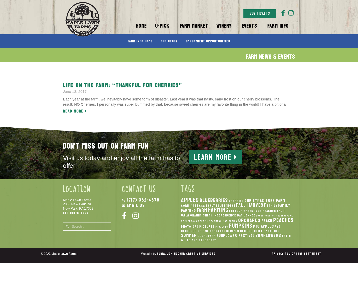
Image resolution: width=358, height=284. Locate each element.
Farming (218, 209)
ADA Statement (309, 254)
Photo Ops (189, 227)
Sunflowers (268, 235)
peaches (283, 220)
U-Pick (162, 26)
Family (272, 206)
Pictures (206, 227)
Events (249, 26)
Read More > (75, 111)
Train (286, 236)
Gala (185, 215)
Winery (223, 26)
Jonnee (249, 215)
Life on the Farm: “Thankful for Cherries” (122, 85)
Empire (229, 206)
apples (190, 200)
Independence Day (228, 215)
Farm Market (194, 26)
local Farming (265, 216)
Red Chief (255, 231)
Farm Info (278, 26)
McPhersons (189, 221)
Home (141, 26)
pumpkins (240, 226)
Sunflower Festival (235, 235)
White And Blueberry (198, 240)
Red (243, 231)
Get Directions (75, 213)
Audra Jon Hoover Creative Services (186, 254)
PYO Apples (263, 226)
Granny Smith (201, 215)
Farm (202, 210)
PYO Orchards (214, 231)
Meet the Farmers (210, 221)
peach (266, 220)
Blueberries (214, 200)
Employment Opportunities (208, 41)
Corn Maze (189, 206)
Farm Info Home (140, 41)
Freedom (236, 211)
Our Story (169, 41)
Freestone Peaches (260, 211)
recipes (232, 231)
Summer (189, 235)
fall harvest (251, 205)
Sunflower (207, 236)
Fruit (281, 211)
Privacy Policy (283, 254)
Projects (221, 227)
